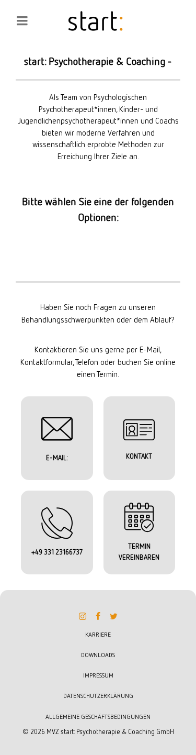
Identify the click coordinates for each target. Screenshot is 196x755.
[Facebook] (98, 616)
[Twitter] (114, 616)
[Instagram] (82, 616)
